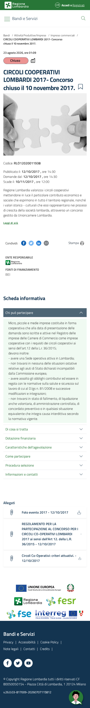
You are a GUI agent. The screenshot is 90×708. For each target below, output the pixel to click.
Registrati (78, 5)
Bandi (6, 35)
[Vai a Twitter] (18, 663)
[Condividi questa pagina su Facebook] (23, 242)
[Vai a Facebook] (7, 663)
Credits (45, 648)
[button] (82, 17)
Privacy (8, 642)
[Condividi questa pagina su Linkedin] (38, 242)
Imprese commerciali (63, 35)
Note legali (10, 648)
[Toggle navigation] (7, 19)
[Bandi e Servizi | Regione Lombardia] (16, 5)
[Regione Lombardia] (17, 262)
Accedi (66, 5)
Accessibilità (26, 642)
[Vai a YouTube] (28, 663)
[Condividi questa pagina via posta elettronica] (46, 242)
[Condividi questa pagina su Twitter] (31, 242)
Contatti (29, 648)
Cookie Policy (49, 642)
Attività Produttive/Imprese (30, 35)
